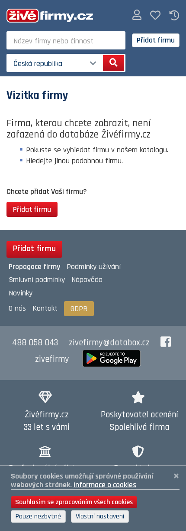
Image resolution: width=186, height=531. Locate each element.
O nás (17, 308)
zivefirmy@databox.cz (109, 342)
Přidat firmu (156, 40)
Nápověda (87, 280)
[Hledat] (113, 63)
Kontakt (45, 308)
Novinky (20, 293)
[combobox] (66, 40)
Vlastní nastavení (100, 516)
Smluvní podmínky (37, 280)
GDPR (79, 309)
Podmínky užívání (94, 267)
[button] (136, 15)
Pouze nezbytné (38, 516)
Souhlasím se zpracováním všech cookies (74, 502)
